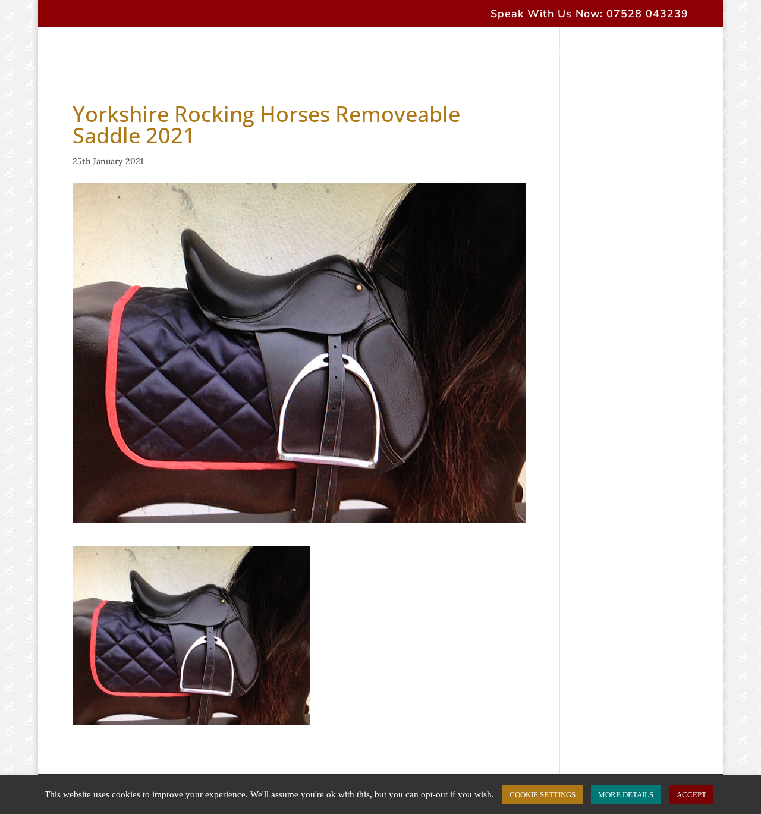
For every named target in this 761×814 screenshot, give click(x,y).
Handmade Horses (202, 50)
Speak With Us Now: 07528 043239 (589, 14)
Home (62, 50)
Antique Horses (314, 50)
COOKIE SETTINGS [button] (543, 794)
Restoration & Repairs (423, 50)
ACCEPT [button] (691, 794)
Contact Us (615, 50)
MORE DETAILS (625, 794)
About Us (116, 50)
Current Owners (533, 50)
